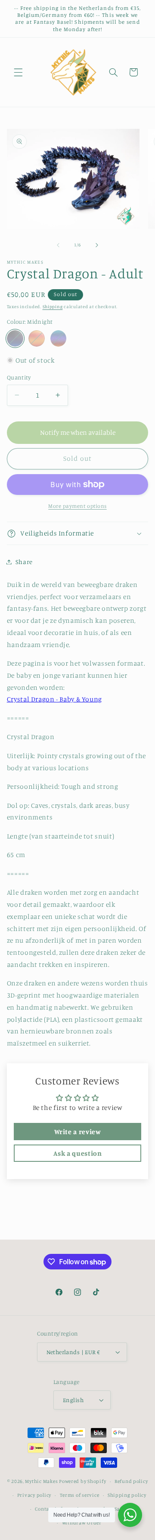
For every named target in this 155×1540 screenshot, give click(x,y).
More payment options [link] (77, 506)
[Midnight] (15, 338)
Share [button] (24, 561)
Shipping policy (127, 1495)
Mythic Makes (41, 1481)
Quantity (19, 377)
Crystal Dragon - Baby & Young (54, 699)
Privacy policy (34, 1495)
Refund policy (131, 1481)
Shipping (53, 306)
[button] (18, 72)
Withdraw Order (82, 1523)
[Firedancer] (36, 338)
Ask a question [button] (77, 1153)
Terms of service (79, 1495)
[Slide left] (58, 245)
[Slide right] (96, 245)
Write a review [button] (77, 1131)
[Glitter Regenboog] (58, 338)
